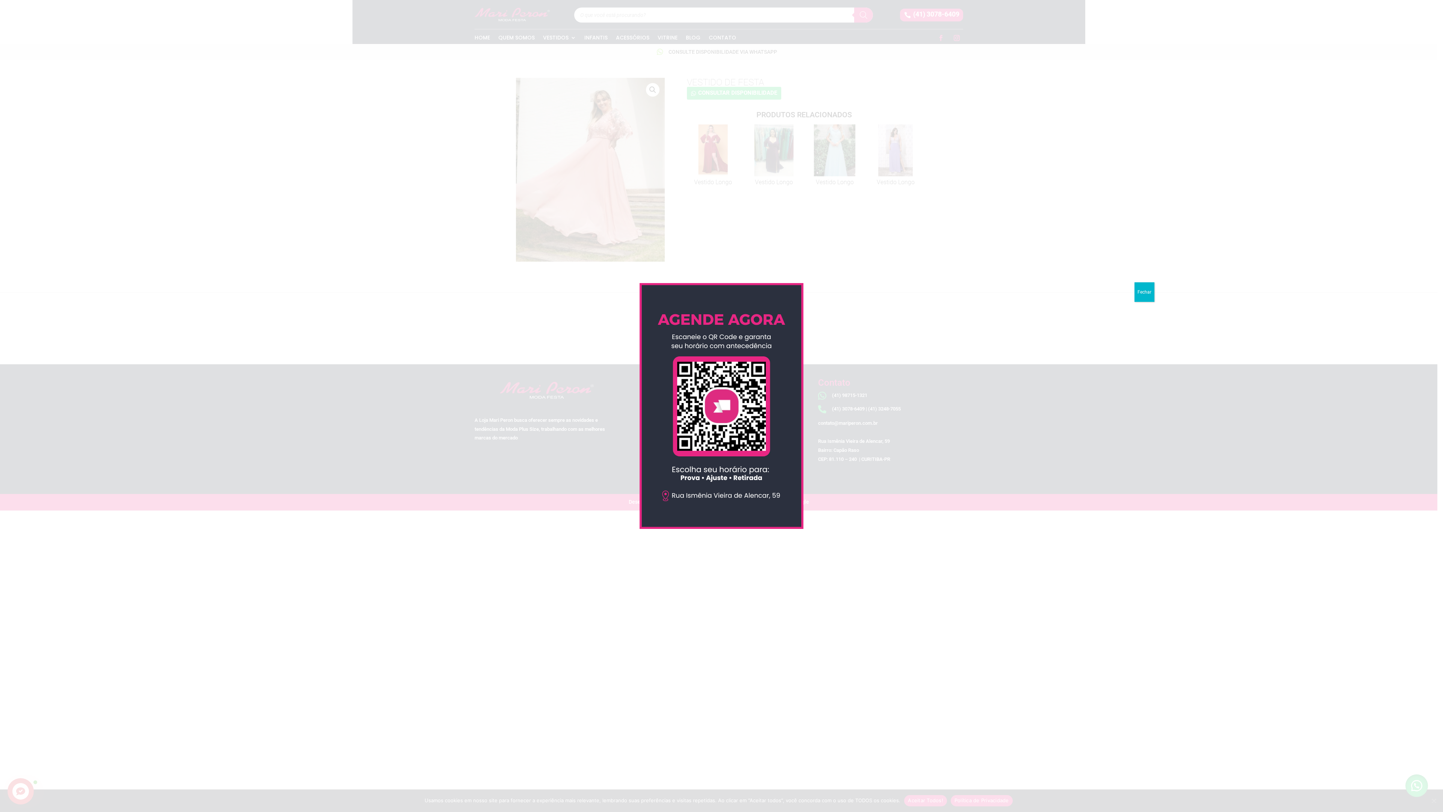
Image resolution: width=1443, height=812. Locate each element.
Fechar (1144, 292)
